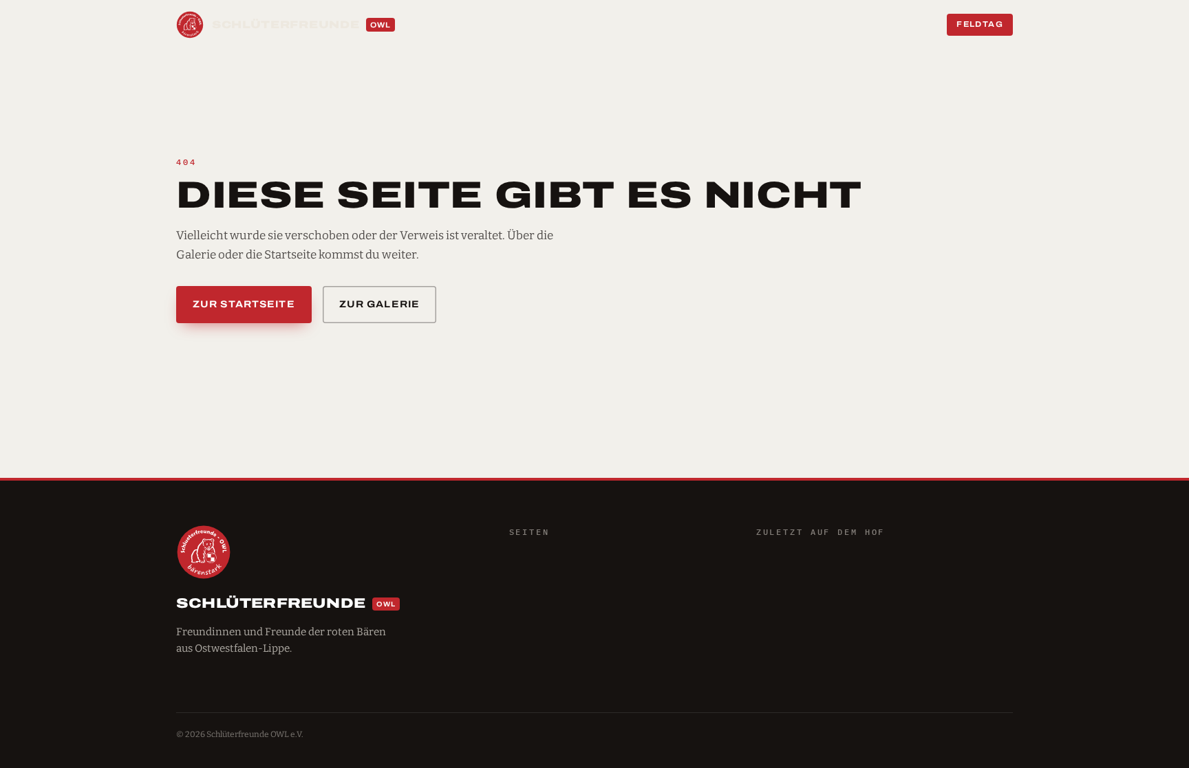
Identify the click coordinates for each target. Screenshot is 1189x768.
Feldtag (979, 24)
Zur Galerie (379, 304)
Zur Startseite (244, 304)
